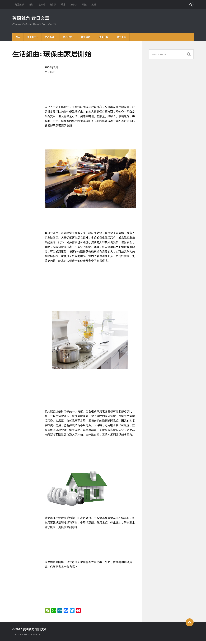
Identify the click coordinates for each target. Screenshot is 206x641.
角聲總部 (19, 4)
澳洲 (93, 4)
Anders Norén (32, 634)
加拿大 (73, 4)
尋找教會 (121, 37)
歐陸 (84, 4)
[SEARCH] (189, 54)
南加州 (53, 4)
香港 (63, 4)
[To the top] (190, 622)
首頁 (18, 37)
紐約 (31, 4)
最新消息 (85, 37)
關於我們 (67, 37)
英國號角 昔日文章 (31, 18)
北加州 (41, 4)
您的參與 (49, 37)
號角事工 (31, 37)
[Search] (191, 4)
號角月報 (103, 37)
